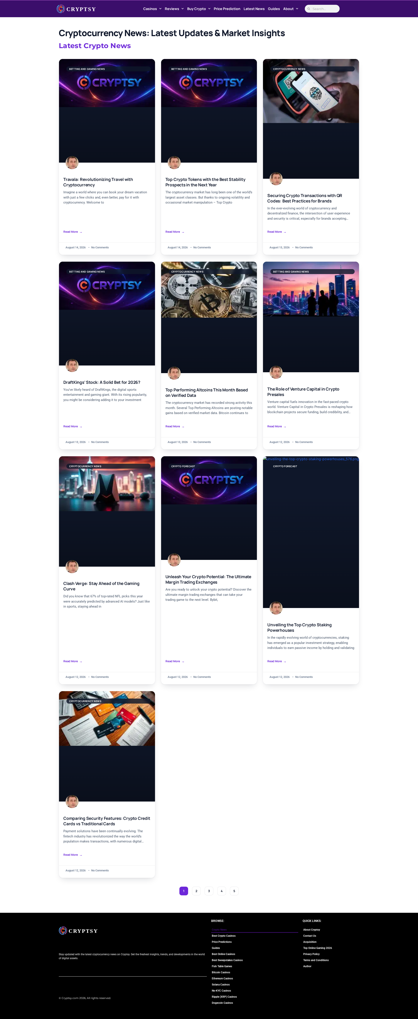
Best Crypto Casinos (224, 935)
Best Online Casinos (223, 954)
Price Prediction (227, 8)
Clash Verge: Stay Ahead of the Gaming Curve (101, 586)
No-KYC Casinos (221, 990)
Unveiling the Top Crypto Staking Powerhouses (299, 627)
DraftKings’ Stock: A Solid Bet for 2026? (101, 382)
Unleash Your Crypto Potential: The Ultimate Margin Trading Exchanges (208, 579)
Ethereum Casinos (222, 978)
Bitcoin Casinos (221, 972)
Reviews (172, 8)
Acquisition (310, 941)
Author (307, 966)
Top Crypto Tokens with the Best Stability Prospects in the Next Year (205, 182)
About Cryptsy (311, 929)
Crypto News (219, 929)
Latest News (254, 8)
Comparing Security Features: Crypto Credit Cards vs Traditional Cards (106, 821)
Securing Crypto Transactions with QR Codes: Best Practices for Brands (304, 198)
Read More (70, 231)
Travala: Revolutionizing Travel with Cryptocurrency (98, 182)
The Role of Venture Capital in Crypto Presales (303, 391)
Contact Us (309, 935)
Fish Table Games (222, 966)
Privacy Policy (311, 954)
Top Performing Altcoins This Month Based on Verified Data (206, 392)
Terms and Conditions (316, 960)
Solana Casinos (221, 984)
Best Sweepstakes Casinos (227, 960)
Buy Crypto (196, 8)
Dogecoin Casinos (222, 1002)
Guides (274, 8)
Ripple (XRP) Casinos (224, 996)
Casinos (150, 8)
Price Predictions (222, 941)
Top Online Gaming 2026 (317, 948)
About (288, 8)
